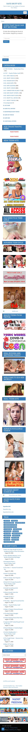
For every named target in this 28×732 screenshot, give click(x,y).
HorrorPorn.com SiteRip (10, 524)
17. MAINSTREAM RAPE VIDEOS (11, 111)
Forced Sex (14, 520)
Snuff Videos (15, 539)
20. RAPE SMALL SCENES (9, 121)
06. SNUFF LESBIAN (10, 88)
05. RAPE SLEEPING (10, 85)
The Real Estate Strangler (11, 613)
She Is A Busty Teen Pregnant (12, 578)
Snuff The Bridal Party (10, 573)
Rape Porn (15, 531)
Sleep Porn (7, 537)
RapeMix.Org (7, 509)
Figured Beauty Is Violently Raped (13, 628)
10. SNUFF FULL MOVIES (11, 98)
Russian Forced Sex (17, 533)
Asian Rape (6, 520)
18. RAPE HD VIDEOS (8, 115)
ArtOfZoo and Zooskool (9, 681)
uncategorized (8, 103)
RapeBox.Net (6, 506)
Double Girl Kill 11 (9, 596)
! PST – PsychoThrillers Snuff (12, 73)
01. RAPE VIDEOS (9, 75)
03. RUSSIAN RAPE (10, 80)
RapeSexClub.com (8, 512)
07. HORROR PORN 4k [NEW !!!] (13, 90)
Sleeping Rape (16, 535)
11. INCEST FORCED (10, 100)
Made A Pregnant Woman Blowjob (14, 609)
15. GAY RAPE (6, 105)
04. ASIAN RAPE (9, 83)
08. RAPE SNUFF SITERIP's (12, 93)
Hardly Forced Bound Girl (11, 588)
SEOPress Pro (13, 730)
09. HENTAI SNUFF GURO (11, 95)
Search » (6, 41)
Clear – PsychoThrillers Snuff (12, 605)
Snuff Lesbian (15, 537)
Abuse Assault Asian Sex (11, 592)
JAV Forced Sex (7, 529)
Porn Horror (7, 531)
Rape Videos (7, 533)
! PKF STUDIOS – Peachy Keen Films (14, 69)
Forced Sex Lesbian (8, 522)
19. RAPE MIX (6, 118)
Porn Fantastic (17, 529)
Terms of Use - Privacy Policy (10, 727)
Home (2, 21)
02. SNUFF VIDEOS (10, 78)
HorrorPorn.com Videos (10, 527)
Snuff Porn (7, 539)
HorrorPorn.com (20, 522)
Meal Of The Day (9, 644)
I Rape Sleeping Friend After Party (13, 617)
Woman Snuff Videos (9, 541)
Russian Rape (7, 535)
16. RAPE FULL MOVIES (9, 108)
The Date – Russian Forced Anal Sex (14, 600)
